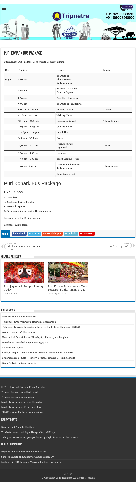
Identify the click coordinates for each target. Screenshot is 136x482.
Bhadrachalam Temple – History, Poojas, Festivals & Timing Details (38, 357)
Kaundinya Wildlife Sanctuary (30, 451)
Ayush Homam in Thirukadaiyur (19, 332)
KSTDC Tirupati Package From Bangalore (23, 387)
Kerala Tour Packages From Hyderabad (22, 402)
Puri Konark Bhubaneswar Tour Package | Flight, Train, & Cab (67, 288)
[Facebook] (68, 474)
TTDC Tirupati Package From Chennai (22, 412)
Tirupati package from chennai (17, 397)
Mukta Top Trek (119, 245)
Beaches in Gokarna (12, 347)
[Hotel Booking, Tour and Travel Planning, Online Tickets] (68, 21)
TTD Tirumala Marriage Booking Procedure (37, 462)
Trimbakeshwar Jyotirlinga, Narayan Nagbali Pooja (29, 321)
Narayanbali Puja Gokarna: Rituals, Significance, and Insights (35, 337)
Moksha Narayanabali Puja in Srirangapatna (25, 342)
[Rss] (65, 474)
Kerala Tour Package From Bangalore (21, 407)
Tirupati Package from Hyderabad (19, 392)
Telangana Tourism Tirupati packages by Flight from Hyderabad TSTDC (41, 327)
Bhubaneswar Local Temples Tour (24, 247)
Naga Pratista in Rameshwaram (19, 363)
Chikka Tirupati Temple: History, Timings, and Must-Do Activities (38, 352)
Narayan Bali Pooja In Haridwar (19, 316)
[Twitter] (70, 474)
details (25, 224)
